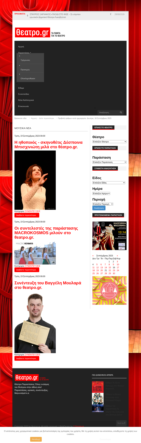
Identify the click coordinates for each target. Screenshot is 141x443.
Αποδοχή (36, 439)
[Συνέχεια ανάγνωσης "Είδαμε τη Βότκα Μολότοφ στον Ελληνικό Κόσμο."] (98, 398)
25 (93, 273)
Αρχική (34, 118)
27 (102, 273)
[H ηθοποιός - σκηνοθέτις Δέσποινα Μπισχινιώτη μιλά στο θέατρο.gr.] (35, 180)
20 (102, 270)
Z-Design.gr (78, 426)
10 (118, 264)
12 (97, 267)
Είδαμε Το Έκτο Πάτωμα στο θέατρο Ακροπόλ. (115, 386)
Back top (121, 423)
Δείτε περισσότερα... (47, 118)
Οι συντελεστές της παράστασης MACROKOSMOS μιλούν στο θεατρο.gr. (46, 233)
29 (110, 273)
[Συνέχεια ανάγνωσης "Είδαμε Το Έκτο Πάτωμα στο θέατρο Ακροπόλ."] (98, 387)
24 (118, 270)
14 (106, 267)
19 (97, 270)
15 (110, 267)
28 (106, 273)
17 (118, 267)
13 (102, 267)
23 (114, 270)
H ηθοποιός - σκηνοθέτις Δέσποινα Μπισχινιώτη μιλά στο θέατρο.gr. (48, 144)
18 (93, 270)
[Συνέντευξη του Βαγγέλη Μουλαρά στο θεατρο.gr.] (35, 322)
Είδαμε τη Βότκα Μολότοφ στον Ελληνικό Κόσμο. (113, 397)
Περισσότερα (105, 439)
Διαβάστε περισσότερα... (26, 215)
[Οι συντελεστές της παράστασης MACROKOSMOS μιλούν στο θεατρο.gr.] (35, 252)
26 (97, 273)
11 (93, 267)
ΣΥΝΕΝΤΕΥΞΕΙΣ (32, 211)
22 (110, 270)
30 (114, 273)
